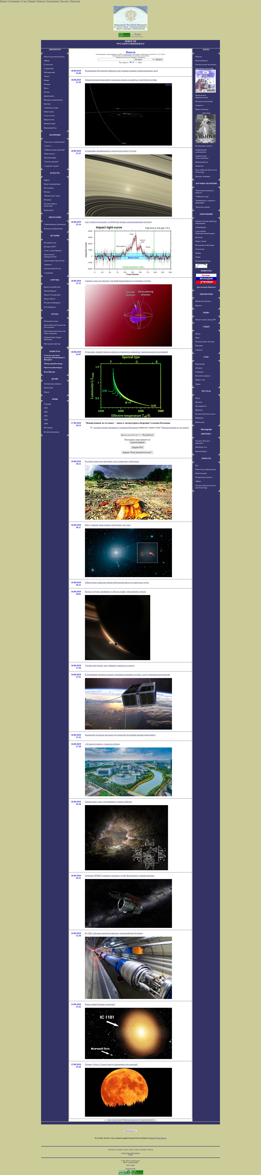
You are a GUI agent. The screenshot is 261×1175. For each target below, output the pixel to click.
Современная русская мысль (55, 224)
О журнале (199, 372)
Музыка (47, 192)
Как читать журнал (202, 376)
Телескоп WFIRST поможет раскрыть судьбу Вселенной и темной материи (119, 875)
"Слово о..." (48, 146)
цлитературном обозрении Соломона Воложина (115, 427)
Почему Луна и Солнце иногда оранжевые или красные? (111, 1064)
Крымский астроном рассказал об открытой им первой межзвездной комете (120, 735)
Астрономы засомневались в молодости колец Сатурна (110, 151)
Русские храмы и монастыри (50, 205)
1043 (118, 1120)
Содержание (14, 1)
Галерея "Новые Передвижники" (130, 1153)
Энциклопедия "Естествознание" (202, 157)
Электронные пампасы (52, 384)
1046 (133, 1120)
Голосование (53, 1)
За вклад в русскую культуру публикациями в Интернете (54, 357)
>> (156, 1120)
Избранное (199, 418)
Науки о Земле (200, 241)
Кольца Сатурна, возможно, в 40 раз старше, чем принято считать (115, 591)
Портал (3, 1)
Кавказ (46, 80)
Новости (41, 1)
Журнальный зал (50, 128)
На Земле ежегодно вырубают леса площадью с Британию (112, 461)
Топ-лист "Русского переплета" (202, 442)
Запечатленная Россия (52, 268)
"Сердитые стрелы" (51, 166)
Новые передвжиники (52, 184)
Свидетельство (127, 54)
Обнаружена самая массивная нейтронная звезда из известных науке (117, 582)
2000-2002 (206, 113)
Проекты (198, 402)
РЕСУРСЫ (206, 391)
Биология (198, 237)
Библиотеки (199, 422)
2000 (46, 420)
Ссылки (136, 1149)
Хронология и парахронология (50, 256)
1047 (138, 1120)
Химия (197, 257)
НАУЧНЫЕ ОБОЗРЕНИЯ (206, 183)
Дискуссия (75, 1)
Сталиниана (48, 273)
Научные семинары (202, 176)
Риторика (47, 200)
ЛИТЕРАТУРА (55, 50)
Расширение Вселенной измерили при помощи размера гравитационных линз (121, 71)
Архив (131, 1149)
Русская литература (202, 261)
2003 (46, 408)
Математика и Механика (204, 245)
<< (105, 1120)
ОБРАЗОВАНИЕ (206, 214)
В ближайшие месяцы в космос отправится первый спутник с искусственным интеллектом (127, 674)
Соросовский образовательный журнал (205, 232)
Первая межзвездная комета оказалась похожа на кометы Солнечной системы (121, 80)
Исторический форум (52, 303)
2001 (46, 416)
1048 (142, 1120)
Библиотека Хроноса (203, 301)
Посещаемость (201, 406)
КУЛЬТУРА (55, 173)
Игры (197, 338)
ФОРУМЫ (54, 280)
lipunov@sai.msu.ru (157, 1138)
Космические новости (203, 146)
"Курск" (47, 76)
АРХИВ (55, 399)
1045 (128, 1120)
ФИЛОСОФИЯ (55, 217)
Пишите (32, 1)
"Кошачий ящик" (50, 158)
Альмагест (48, 265)
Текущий (47, 404)
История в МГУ (50, 247)
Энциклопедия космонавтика (200, 151)
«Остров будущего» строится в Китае (102, 744)
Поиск (197, 398)
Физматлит (199, 166)
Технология (199, 249)
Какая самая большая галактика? (100, 1004)
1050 (152, 1120)
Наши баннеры (201, 451)
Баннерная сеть (201, 447)
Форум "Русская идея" (52, 295)
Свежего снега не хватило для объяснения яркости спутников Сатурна (118, 281)
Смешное (199, 350)
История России (50, 243)
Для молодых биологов (206, 287)
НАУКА (206, 50)
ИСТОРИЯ (54, 236)
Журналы (199, 410)
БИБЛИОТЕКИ (206, 294)
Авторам (198, 368)
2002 (46, 412)
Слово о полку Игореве (53, 251)
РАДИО (206, 313)
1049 (147, 1120)
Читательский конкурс (53, 367)
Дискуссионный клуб (52, 287)
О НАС (206, 357)
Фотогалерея (49, 188)
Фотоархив (48, 428)
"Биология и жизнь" (202, 207)
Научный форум (50, 291)
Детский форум (50, 307)
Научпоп (198, 305)
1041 (109, 1120)
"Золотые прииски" (51, 162)
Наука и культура (201, 109)
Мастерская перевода (52, 344)
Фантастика (48, 388)
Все (196, 465)
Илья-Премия (49, 372)
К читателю (48, 64)
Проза (46, 88)
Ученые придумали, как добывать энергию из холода (109, 665)
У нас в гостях (49, 116)
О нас (24, 1)
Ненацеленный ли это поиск (175, 427)
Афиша (46, 61)
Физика (198, 253)
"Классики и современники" (54, 142)
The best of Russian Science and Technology (205, 486)
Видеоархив (48, 210)
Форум (46, 392)
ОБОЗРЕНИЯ (54, 135)
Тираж (197, 384)
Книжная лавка (49, 123)
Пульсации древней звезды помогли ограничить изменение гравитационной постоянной (126, 352)
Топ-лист (64, 1)
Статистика (143, 1149)
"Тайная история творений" (54, 150)
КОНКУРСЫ (54, 351)
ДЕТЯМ (55, 379)
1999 (46, 424)
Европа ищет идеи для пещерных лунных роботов (108, 802)
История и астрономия (204, 101)
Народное (199, 346)
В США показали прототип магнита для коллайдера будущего (114, 933)
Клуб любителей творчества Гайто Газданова (55, 332)
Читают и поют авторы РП (205, 320)
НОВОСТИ (206, 458)
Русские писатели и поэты (205, 414)
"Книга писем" (49, 154)
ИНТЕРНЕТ (206, 434)
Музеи (197, 334)
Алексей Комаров (133, 1162)
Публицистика (49, 72)
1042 (114, 1120)
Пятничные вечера (51, 321)
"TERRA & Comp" (202, 197)
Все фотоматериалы (51, 432)
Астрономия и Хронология (54, 261)
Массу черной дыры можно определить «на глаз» (108, 525)
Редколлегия (200, 364)
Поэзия (46, 92)
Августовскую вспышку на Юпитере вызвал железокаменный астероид (118, 222)
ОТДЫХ (206, 327)
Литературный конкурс (53, 364)
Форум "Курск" (50, 299)
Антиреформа (200, 227)
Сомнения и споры (51, 108)
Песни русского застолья (204, 342)
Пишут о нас (200, 380)
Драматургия (49, 96)
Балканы (47, 84)
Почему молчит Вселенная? (206, 64)
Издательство (49, 120)
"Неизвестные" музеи (52, 196)
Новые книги (49, 112)
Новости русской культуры (54, 57)
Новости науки (201, 473)
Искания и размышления (53, 100)
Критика (47, 104)
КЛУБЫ (54, 314)
